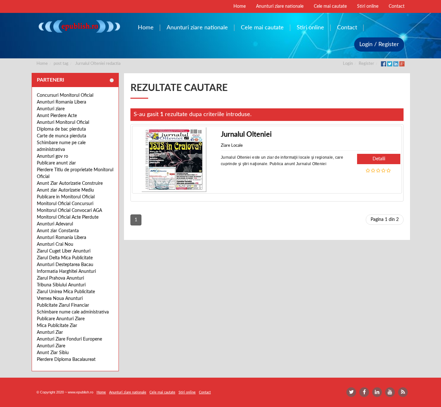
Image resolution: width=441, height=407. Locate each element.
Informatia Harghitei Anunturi (66, 271)
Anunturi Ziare (51, 346)
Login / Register (379, 44)
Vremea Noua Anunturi (60, 298)
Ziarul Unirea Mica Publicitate (66, 292)
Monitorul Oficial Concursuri (65, 204)
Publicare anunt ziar (56, 163)
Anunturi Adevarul (55, 224)
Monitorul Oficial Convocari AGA (69, 210)
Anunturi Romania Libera (61, 102)
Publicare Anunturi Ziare (61, 319)
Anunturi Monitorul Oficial (63, 122)
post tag (61, 64)
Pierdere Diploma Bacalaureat (66, 359)
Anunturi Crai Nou (55, 244)
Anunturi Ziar (50, 332)
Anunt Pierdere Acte (57, 116)
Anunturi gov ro (52, 156)
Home (42, 64)
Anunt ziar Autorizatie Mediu (65, 190)
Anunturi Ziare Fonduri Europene (69, 339)
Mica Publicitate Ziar (57, 325)
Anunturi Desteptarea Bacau (65, 265)
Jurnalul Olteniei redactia (97, 64)
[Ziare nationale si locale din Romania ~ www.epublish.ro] (78, 26)
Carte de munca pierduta (61, 136)
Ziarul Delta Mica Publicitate (65, 258)
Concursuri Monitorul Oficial (65, 95)
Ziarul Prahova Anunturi (60, 278)
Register (366, 64)
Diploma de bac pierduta (61, 129)
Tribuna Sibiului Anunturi (61, 285)
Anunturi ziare (51, 109)
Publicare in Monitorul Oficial (66, 197)
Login (348, 64)
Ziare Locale (232, 146)
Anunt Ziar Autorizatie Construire (70, 183)
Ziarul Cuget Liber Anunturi (63, 251)
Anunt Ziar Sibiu (53, 353)
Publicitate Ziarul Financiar (63, 305)
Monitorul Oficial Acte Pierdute (67, 217)
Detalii (379, 159)
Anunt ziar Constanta (58, 231)
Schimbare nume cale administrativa (73, 312)
